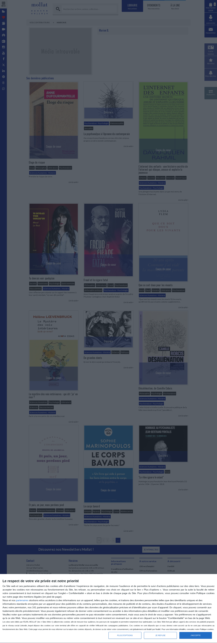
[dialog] (108, 608)
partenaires (22, 600)
